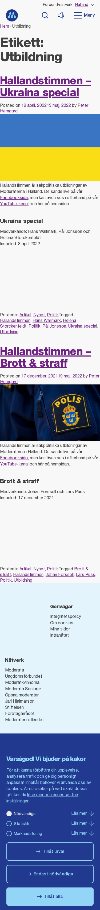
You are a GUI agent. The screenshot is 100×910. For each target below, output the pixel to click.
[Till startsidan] (12, 15)
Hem (4, 26)
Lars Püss (85, 574)
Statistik (21, 823)
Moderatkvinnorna (22, 682)
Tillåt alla (53, 896)
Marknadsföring (28, 833)
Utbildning (9, 331)
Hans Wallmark (47, 320)
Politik (53, 314)
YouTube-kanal (14, 203)
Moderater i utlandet (24, 719)
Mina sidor (60, 628)
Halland (81, 4)
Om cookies (61, 622)
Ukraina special (82, 326)
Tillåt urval (53, 851)
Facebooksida (14, 197)
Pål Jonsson (54, 326)
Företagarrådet (19, 713)
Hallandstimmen (15, 320)
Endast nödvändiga (53, 873)
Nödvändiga (24, 813)
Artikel (25, 314)
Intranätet (59, 635)
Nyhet (39, 314)
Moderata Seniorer (23, 688)
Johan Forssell (60, 574)
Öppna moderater (22, 694)
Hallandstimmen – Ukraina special (45, 86)
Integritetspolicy (65, 616)
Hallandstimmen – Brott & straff (45, 357)
